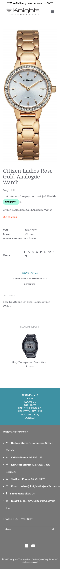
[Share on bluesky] (49, 252)
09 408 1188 (35, 457)
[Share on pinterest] (37, 252)
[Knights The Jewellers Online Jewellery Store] (23, 12)
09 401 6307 (38, 479)
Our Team (30, 404)
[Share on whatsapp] (45, 252)
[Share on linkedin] (41, 252)
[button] (52, 11)
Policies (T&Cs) (30, 414)
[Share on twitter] (29, 252)
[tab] (30, 280)
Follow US (29, 493)
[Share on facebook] (24, 252)
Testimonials (30, 395)
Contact (30, 417)
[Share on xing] (54, 252)
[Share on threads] (33, 252)
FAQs (30, 398)
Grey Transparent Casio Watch (30, 362)
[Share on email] (26, 256)
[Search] (30, 529)
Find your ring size (30, 408)
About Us (30, 401)
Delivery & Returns (30, 411)
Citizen (29, 234)
